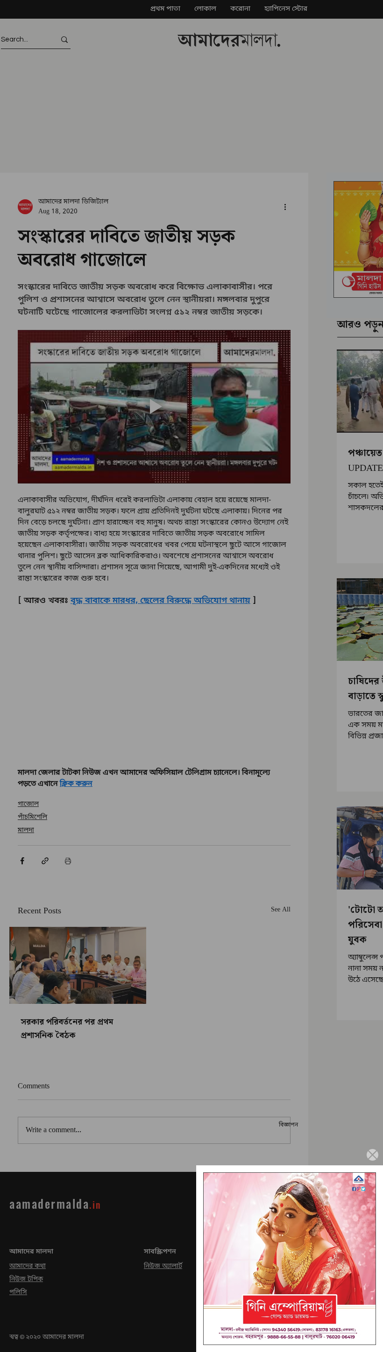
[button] (372, 1155)
